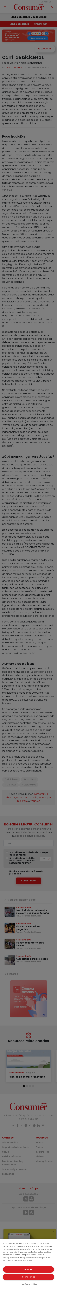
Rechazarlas (28, 1276)
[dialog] (28, 1264)
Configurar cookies (29, 1284)
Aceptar (28, 1269)
